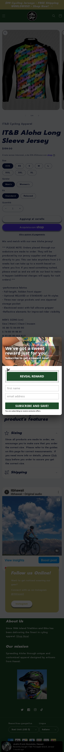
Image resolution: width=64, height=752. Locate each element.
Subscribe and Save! (32, 406)
